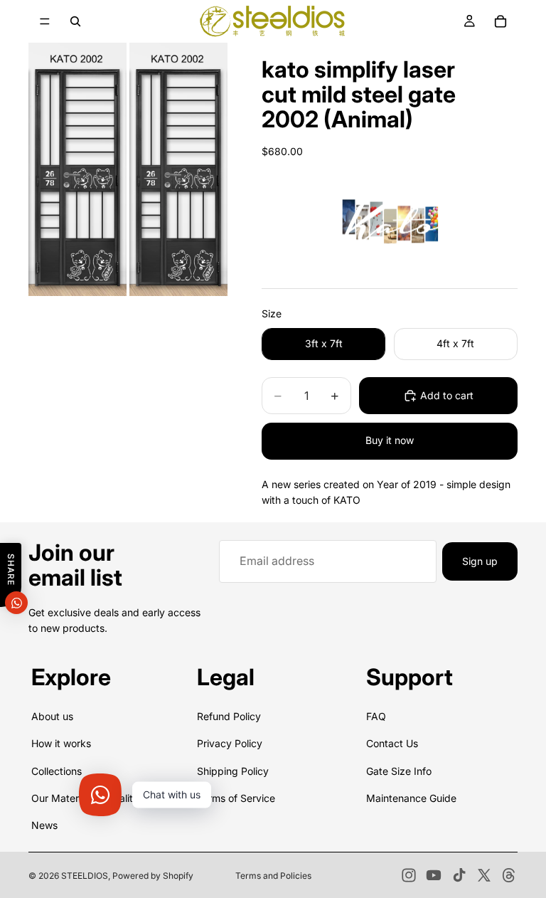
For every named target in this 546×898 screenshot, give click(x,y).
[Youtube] (433, 875)
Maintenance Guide (411, 798)
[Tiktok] (459, 875)
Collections (56, 771)
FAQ (376, 716)
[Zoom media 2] (178, 169)
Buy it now (389, 440)
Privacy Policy (229, 744)
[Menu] (44, 21)
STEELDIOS (84, 875)
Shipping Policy (233, 771)
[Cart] (500, 21)
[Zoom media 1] (77, 169)
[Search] (75, 21)
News (44, 826)
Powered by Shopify (152, 875)
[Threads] (509, 875)
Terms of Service (236, 798)
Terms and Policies (273, 875)
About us (52, 716)
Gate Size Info (399, 771)
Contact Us (392, 744)
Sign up (480, 561)
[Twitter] (484, 875)
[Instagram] (408, 875)
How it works (61, 744)
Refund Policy (229, 716)
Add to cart (446, 395)
